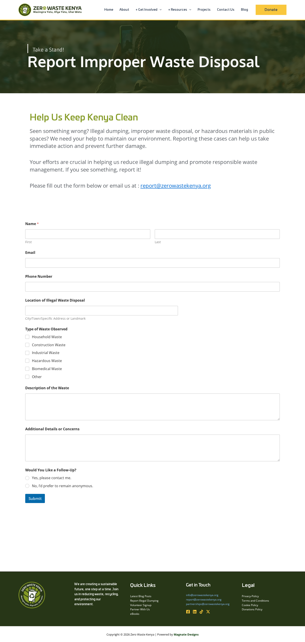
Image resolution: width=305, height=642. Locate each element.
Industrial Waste (45, 352)
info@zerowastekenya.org (202, 595)
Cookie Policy (250, 605)
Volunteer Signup (140, 605)
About (124, 9)
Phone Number (38, 276)
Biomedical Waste (47, 369)
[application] (159, 10)
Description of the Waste (47, 388)
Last (158, 242)
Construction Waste (48, 345)
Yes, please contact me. (51, 478)
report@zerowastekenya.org (175, 185)
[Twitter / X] (208, 612)
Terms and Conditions (255, 601)
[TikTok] (201, 612)
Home (108, 9)
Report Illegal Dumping (144, 601)
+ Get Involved (146, 9)
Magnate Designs (186, 634)
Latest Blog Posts (140, 596)
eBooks (134, 614)
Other (37, 377)
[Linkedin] (195, 612)
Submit (35, 498)
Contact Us (225, 9)
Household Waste (47, 337)
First (28, 242)
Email (30, 253)
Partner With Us (140, 609)
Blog (244, 9)
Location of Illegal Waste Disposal (55, 300)
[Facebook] (188, 612)
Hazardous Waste (47, 360)
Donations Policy (252, 609)
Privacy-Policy (250, 596)
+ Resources (177, 9)
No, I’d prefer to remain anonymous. (62, 486)
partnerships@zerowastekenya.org (208, 604)
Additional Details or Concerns (52, 429)
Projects (204, 9)
